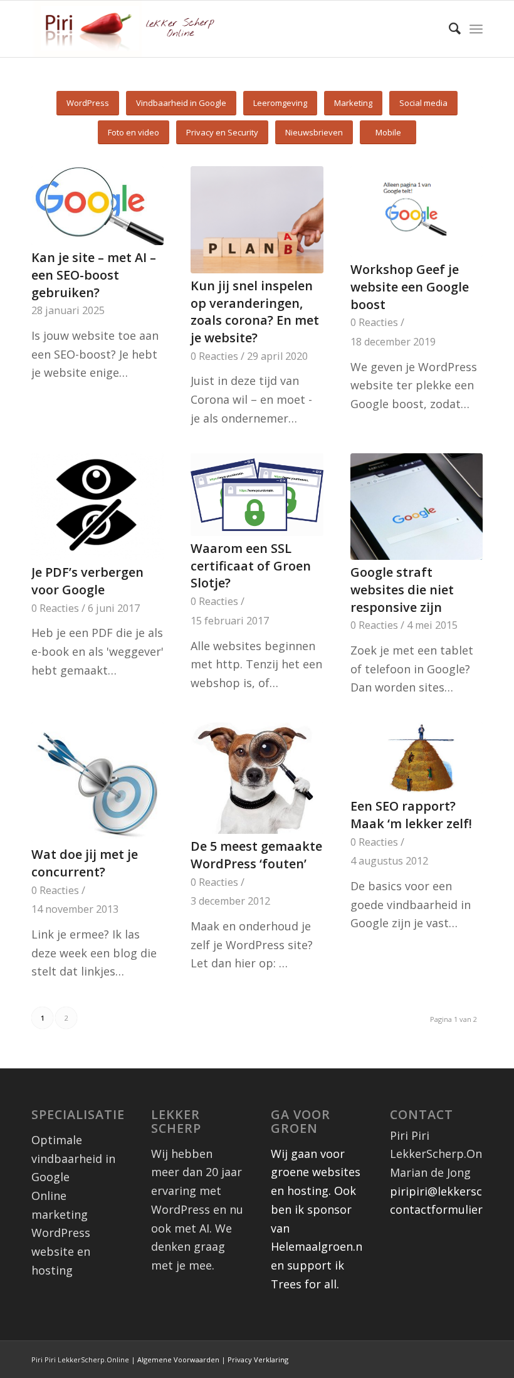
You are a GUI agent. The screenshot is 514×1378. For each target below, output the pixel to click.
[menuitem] (448, 29)
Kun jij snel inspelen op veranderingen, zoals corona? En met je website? (255, 311)
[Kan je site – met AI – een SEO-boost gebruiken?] (97, 205)
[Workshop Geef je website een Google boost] (416, 211)
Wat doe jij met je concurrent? (84, 863)
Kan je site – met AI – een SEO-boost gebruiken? (93, 274)
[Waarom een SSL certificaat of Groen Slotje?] (257, 494)
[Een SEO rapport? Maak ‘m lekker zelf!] (416, 758)
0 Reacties (214, 356)
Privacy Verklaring (258, 1359)
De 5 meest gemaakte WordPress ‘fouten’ (256, 855)
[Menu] (476, 29)
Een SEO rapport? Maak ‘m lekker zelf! (411, 814)
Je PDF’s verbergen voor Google (87, 581)
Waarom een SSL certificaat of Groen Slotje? (251, 565)
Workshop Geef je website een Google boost (409, 286)
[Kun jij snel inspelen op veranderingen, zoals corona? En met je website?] (257, 219)
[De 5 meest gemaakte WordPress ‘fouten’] (257, 778)
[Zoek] (448, 29)
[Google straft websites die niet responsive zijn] (416, 506)
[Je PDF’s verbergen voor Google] (97, 506)
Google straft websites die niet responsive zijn (402, 589)
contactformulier (436, 1209)
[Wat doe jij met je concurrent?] (97, 782)
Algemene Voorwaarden (178, 1359)
